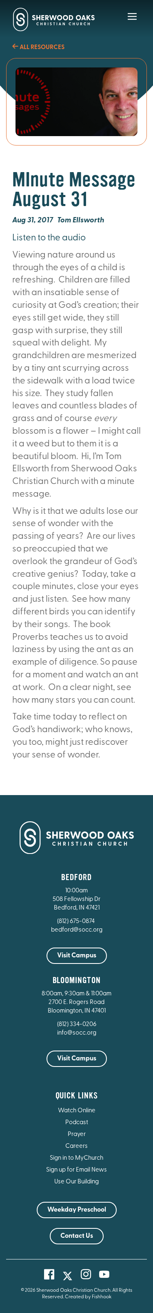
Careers (76, 1146)
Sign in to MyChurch (76, 1158)
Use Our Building (76, 1182)
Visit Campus (76, 955)
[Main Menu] (132, 22)
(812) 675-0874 (76, 922)
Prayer (77, 1135)
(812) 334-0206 (76, 1025)
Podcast (76, 1123)
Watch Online (76, 1111)
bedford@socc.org (76, 930)
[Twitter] (67, 1276)
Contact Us (76, 1236)
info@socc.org (76, 1033)
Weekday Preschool (76, 1210)
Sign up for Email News (76, 1170)
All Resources (41, 48)
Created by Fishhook (88, 1297)
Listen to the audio (49, 238)
